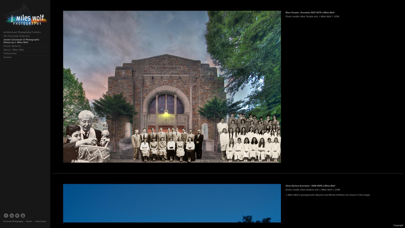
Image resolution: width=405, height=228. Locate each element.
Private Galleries (12, 46)
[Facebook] (6, 215)
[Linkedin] (11, 215)
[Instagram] (17, 215)
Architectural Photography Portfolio (22, 32)
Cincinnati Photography (13, 221)
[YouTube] (23, 215)
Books (29, 221)
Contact (7, 57)
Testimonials (10, 53)
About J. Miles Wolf (13, 49)
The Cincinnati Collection (16, 36)
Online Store (40, 221)
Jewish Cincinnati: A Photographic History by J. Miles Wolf (21, 41)
